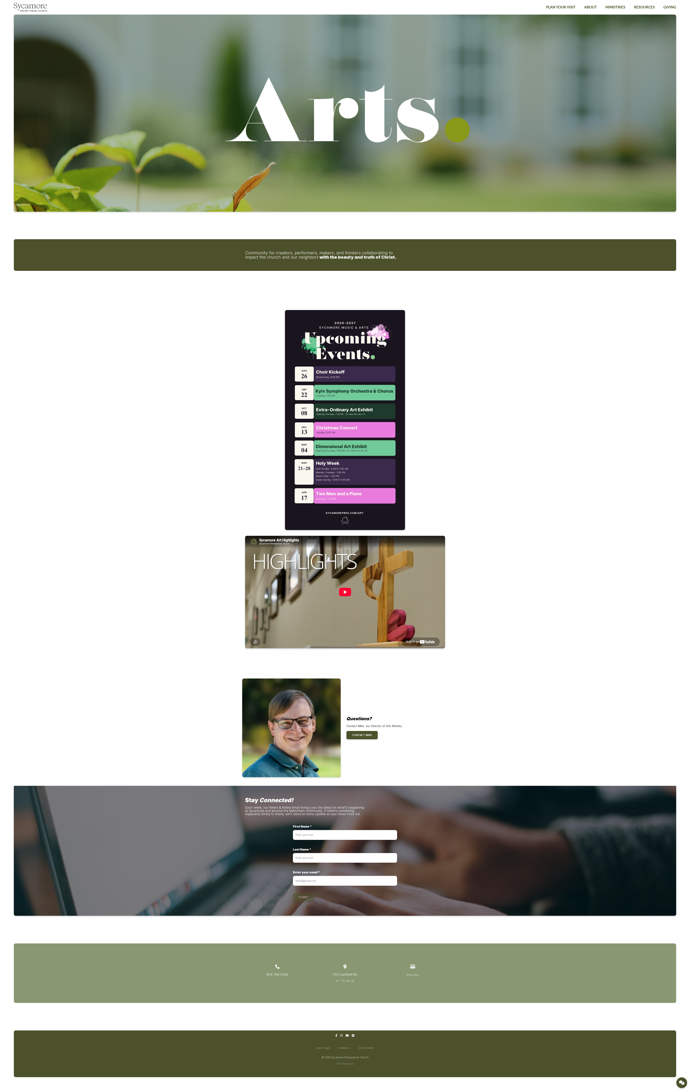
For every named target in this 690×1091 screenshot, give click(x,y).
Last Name (302, 849)
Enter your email (306, 872)
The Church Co (345, 1063)
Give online (412, 974)
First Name (302, 826)
